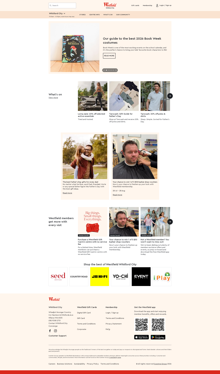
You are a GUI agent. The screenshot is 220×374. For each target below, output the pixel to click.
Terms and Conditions (86, 324)
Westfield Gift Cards (87, 307)
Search (55, 5)
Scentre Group (160, 364)
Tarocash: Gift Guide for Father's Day (121, 115)
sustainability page (115, 357)
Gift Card (81, 318)
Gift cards (135, 5)
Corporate (81, 329)
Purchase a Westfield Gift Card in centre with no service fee (92, 242)
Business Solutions (64, 364)
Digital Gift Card (84, 313)
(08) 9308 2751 (55, 320)
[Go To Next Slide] (116, 70)
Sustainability (79, 364)
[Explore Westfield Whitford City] (110, 5)
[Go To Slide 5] (113, 70)
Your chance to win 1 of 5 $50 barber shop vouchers (123, 241)
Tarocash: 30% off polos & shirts (153, 115)
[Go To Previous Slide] (104, 70)
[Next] (170, 96)
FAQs (108, 329)
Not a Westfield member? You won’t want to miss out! (155, 241)
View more (53, 98)
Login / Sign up (112, 313)
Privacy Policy (93, 364)
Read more (109, 56)
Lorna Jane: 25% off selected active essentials (91, 115)
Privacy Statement (114, 324)
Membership (147, 5)
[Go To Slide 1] (106, 70)
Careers (52, 364)
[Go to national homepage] (54, 298)
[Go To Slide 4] (111, 70)
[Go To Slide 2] (108, 70)
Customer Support (57, 336)
